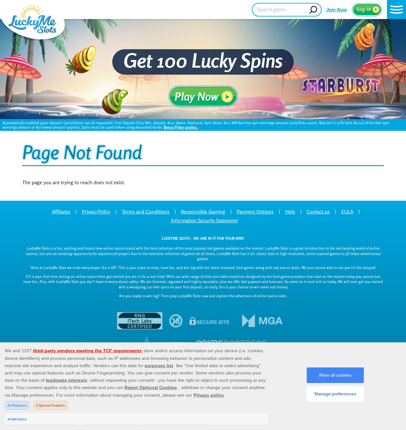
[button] (396, 9)
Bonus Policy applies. (181, 127)
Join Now (336, 9)
